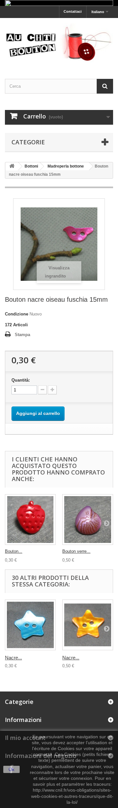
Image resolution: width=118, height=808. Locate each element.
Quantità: (20, 380)
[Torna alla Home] (12, 166)
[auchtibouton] (59, 42)
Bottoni (31, 166)
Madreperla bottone (66, 166)
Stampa (22, 334)
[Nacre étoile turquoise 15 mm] (30, 625)
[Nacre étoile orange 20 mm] (87, 625)
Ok (11, 769)
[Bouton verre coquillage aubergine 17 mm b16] (87, 519)
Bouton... (13, 551)
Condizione (16, 314)
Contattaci (73, 11)
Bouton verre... (76, 551)
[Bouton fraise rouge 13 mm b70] (30, 519)
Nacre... (13, 657)
